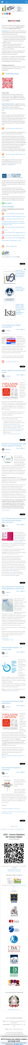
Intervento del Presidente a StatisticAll (11, 769)
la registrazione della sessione (13, 808)
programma (5, 31)
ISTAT (10, 545)
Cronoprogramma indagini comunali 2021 (11, 326)
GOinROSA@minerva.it (14, 570)
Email (23, 329)
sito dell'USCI (16, 161)
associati (14, 257)
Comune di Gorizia (18, 541)
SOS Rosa (12, 543)
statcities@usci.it (6, 108)
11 (14, 829)
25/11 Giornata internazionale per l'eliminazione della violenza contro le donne (14, 520)
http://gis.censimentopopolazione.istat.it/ (12, 433)
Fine (22, 829)
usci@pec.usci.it (19, 1029)
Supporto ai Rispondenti (11, 246)
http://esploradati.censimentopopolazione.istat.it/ (13, 429)
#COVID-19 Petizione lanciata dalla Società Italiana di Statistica (14, 445)
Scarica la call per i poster (8, 104)
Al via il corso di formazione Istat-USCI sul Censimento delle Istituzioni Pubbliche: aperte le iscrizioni (20, 273)
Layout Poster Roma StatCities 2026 (13, 128)
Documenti (7, 330)
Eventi (6, 525)
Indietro (4, 829)
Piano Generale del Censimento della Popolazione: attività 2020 (13, 588)
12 (15, 829)
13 (17, 829)
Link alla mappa (5, 638)
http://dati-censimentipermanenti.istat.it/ (11, 424)
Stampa (19, 329)
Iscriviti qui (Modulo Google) (12, 73)
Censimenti (7, 376)
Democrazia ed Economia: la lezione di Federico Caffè (20, 289)
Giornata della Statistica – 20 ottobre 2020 (12, 648)
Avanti (19, 829)
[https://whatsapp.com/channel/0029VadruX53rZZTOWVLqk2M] (14, 848)
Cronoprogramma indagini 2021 (12, 361)
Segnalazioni (8, 449)
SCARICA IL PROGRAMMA (8, 206)
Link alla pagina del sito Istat (7, 639)
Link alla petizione (5, 510)
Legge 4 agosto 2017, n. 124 (14, 1009)
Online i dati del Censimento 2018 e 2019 (14, 371)
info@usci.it (10, 1029)
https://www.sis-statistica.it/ (13, 690)
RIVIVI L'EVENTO (8, 203)
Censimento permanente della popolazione (12, 702)
